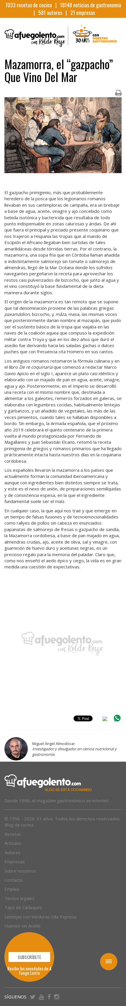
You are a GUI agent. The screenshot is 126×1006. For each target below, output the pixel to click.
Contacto (13, 880)
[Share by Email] (105, 720)
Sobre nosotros (20, 871)
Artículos (13, 843)
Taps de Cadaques (23, 907)
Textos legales (19, 898)
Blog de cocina (18, 825)
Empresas (14, 861)
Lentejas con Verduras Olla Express (40, 917)
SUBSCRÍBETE (29, 957)
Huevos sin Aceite (22, 926)
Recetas (12, 834)
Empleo (12, 889)
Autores (12, 852)
